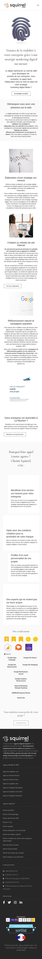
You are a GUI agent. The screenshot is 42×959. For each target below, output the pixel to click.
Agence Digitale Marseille (12, 796)
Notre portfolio (8, 810)
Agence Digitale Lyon (11, 771)
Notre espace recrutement (13, 857)
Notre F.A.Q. (7, 822)
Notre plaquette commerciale (14, 830)
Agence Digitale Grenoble (12, 792)
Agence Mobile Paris (10, 779)
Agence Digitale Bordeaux (13, 788)
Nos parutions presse (11, 845)
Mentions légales (22, 948)
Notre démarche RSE (11, 818)
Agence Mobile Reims (11, 775)
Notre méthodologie (10, 814)
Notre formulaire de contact (13, 853)
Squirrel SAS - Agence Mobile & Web (22, 945)
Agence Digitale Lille (10, 784)
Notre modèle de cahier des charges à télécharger (17, 839)
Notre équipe (8, 826)
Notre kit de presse (10, 849)
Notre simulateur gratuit (12, 834)
